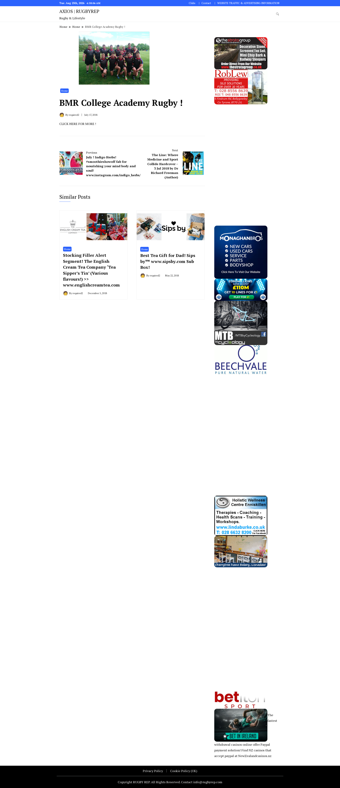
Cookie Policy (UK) (183, 771)
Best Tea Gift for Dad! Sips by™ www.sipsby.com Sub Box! (167, 261)
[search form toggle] (277, 14)
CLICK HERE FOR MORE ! (77, 124)
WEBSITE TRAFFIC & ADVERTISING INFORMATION (248, 3)
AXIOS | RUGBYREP (79, 11)
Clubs (192, 3)
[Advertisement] (240, 157)
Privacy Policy (153, 771)
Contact (206, 3)
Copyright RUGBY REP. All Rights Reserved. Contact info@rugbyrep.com (170, 782)
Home (64, 90)
